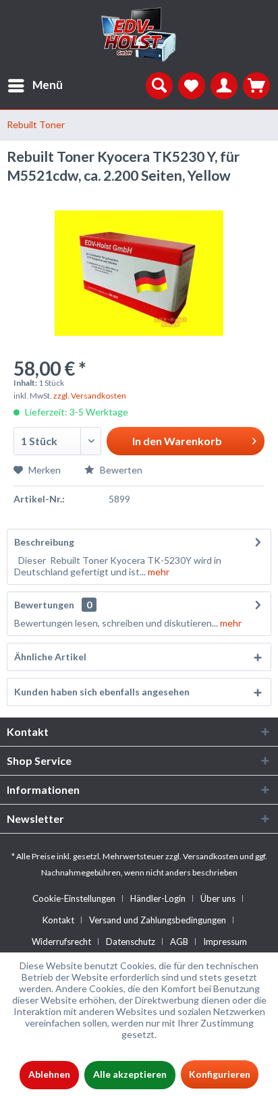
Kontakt (58, 920)
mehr (157, 571)
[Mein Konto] (224, 85)
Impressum (225, 941)
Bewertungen (44, 604)
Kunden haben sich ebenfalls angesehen (102, 691)
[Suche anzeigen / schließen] (159, 85)
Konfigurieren (219, 1074)
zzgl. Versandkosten (89, 396)
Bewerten (120, 469)
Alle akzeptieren (130, 1074)
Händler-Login (158, 898)
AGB (179, 941)
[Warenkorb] (256, 85)
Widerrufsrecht (61, 941)
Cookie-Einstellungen (73, 898)
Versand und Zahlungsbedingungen (157, 920)
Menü (47, 85)
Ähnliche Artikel (50, 656)
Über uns (217, 898)
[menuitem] (31, 85)
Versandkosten (210, 856)
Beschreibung (44, 542)
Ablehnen (49, 1074)
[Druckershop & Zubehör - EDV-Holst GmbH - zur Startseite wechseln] (139, 35)
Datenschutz (130, 941)
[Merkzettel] (191, 85)
